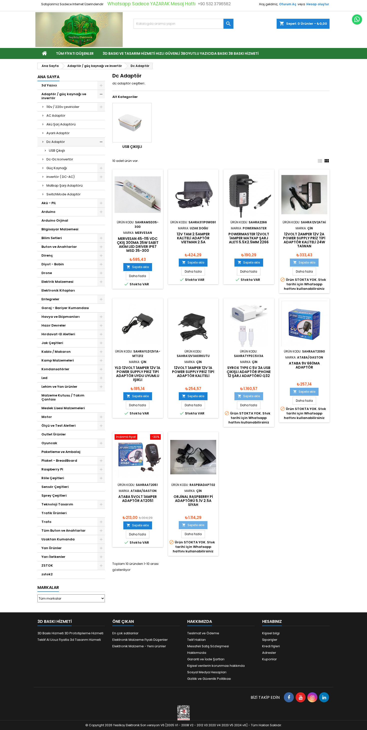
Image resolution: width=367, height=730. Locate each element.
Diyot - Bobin (52, 264)
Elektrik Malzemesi (57, 281)
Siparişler (269, 639)
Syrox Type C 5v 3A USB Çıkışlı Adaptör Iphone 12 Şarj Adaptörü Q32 (249, 371)
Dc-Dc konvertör (59, 159)
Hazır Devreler (53, 325)
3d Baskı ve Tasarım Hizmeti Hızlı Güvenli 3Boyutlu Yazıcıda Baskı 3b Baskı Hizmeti (181, 53)
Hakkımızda (196, 652)
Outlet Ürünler (53, 434)
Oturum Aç (287, 4)
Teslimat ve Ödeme (203, 633)
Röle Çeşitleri (52, 478)
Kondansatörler (55, 369)
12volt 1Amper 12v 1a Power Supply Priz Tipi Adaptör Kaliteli (193, 371)
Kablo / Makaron (56, 351)
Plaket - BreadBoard (59, 460)
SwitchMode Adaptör (63, 194)
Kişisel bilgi (271, 633)
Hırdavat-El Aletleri (58, 334)
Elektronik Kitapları (58, 290)
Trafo (46, 521)
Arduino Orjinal (54, 220)
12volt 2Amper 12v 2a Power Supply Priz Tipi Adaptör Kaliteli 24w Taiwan (304, 240)
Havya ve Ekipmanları (60, 316)
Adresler (269, 652)
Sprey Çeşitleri (54, 495)
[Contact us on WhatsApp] (357, 19)
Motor (46, 416)
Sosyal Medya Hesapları (206, 672)
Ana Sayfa (48, 77)
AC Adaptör (55, 115)
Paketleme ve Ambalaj (60, 451)
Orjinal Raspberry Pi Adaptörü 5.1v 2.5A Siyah (193, 500)
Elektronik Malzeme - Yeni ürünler (139, 646)
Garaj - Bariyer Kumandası (65, 308)
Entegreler (50, 299)
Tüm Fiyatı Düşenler (75, 53)
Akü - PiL (48, 203)
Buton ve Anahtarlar (59, 246)
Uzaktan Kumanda (58, 539)
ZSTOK (47, 565)
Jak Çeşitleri (52, 343)
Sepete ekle (138, 267)
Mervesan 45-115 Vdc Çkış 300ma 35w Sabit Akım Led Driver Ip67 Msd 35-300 (138, 244)
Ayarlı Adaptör (58, 133)
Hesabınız (272, 621)
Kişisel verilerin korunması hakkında (216, 665)
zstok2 (47, 574)
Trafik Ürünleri (54, 513)
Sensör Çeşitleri (55, 486)
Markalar (48, 587)
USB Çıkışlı (57, 150)
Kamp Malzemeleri (57, 360)
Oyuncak (49, 443)
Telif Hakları (196, 639)
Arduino (48, 211)
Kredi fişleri (271, 646)
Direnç (47, 255)
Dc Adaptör (55, 141)
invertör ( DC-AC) (60, 176)
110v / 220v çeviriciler (62, 106)
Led (44, 377)
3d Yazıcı (49, 85)
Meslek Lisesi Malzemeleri (63, 408)
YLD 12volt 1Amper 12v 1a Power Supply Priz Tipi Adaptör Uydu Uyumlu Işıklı (137, 373)
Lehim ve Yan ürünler (59, 386)
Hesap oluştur (317, 4)
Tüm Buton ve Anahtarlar (63, 530)
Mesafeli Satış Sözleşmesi (208, 646)
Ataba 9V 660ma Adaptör (304, 365)
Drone (46, 273)
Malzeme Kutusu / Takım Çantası (62, 397)
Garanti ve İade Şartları (205, 659)
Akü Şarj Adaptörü (61, 124)
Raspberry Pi (52, 469)
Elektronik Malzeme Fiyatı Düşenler (140, 639)
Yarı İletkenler (53, 556)
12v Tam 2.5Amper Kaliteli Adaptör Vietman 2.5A (193, 238)
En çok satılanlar (125, 633)
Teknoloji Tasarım (57, 504)
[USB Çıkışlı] (132, 122)
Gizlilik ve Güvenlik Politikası (209, 678)
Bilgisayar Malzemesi (59, 229)
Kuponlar (269, 659)
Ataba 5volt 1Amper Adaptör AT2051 (137, 498)
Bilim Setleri (51, 238)
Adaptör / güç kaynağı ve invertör (63, 96)
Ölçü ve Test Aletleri (58, 425)
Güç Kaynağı (56, 168)
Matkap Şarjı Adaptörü (64, 185)
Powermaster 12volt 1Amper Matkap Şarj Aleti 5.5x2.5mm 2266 (248, 238)
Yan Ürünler (51, 548)
